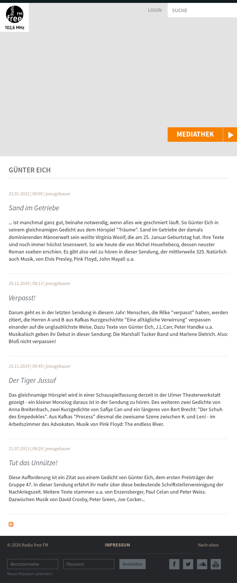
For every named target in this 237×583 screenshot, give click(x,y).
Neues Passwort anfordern (30, 573)
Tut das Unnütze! (33, 462)
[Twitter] (188, 564)
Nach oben (208, 545)
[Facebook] (174, 564)
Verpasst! (22, 297)
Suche (180, 10)
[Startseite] (14, 17)
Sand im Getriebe (34, 207)
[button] (202, 134)
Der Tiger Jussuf (32, 380)
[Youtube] (216, 564)
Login (155, 10)
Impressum (117, 545)
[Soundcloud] (202, 564)
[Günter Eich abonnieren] (11, 523)
